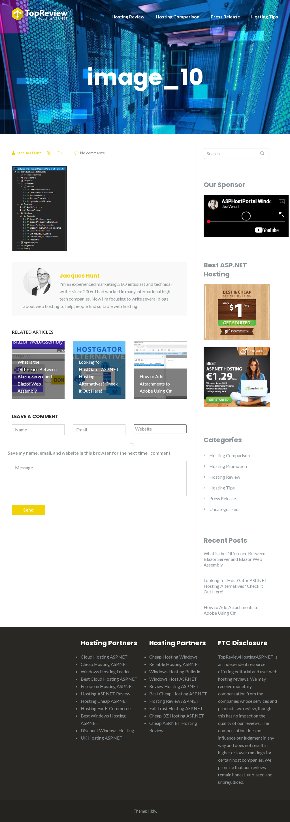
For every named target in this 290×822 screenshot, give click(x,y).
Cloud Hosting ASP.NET (104, 656)
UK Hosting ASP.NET (102, 737)
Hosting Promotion (228, 466)
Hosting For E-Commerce (106, 708)
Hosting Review (128, 16)
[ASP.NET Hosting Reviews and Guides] (39, 13)
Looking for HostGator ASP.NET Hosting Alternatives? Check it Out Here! (235, 586)
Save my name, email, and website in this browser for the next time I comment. (90, 452)
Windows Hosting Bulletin (174, 671)
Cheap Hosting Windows (173, 656)
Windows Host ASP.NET (173, 679)
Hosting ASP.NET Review (105, 693)
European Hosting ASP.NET (108, 686)
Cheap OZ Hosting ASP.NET (176, 715)
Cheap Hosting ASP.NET (105, 664)
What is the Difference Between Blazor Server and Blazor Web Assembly (234, 559)
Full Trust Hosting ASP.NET (176, 708)
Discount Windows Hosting (107, 730)
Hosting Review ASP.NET (174, 701)
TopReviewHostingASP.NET (246, 656)
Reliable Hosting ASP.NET (175, 664)
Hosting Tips (264, 16)
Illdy (152, 811)
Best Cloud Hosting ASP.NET (109, 679)
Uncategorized (223, 509)
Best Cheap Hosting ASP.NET (178, 693)
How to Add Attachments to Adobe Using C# (231, 610)
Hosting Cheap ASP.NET (105, 701)
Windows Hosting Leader (105, 671)
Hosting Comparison (177, 16)
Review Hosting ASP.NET (174, 686)
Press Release (225, 16)
